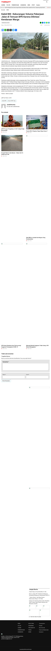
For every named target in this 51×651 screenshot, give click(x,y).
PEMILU (30, 629)
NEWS (7, 9)
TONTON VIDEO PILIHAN (35, 616)
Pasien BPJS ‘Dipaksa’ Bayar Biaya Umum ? (37, 131)
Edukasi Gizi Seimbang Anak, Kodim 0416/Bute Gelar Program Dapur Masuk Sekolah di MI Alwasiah (39, 602)
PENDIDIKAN (31, 625)
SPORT (33, 5)
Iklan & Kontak (42, 627)
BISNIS (29, 632)
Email (27, 374)
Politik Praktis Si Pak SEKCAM (35, 591)
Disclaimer (41, 632)
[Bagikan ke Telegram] (49, 22)
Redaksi (38, 5)
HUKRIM (3, 5)
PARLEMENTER (31, 627)
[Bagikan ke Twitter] (45, 22)
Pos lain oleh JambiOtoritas (13, 106)
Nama (4, 374)
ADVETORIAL (31, 623)
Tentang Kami (42, 623)
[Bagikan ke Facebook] (43, 22)
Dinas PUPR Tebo (12, 100)
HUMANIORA (23, 5)
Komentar (6, 362)
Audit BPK (4, 100)
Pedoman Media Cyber (44, 629)
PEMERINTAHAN (15, 5)
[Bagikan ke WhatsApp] (47, 22)
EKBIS (29, 5)
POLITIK (8, 5)
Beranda (3, 9)
